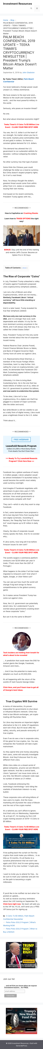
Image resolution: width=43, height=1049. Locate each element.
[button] (31, 8)
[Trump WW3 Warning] (21, 968)
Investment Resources (17, 3)
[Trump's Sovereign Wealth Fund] (21, 1033)
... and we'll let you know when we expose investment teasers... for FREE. (20, 986)
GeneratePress (21, 1046)
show (24, 268)
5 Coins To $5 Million (14, 916)
